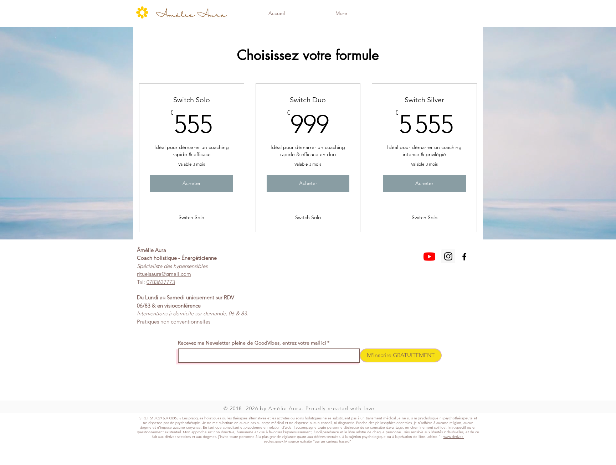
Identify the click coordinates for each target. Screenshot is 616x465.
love (369, 408)
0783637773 (161, 282)
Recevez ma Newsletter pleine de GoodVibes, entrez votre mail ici (252, 342)
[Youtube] (429, 256)
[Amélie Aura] (448, 256)
